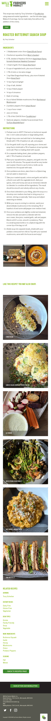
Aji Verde (25, 413)
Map (4, 703)
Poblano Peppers (9, 651)
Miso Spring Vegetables (25, 461)
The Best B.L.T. (25, 557)
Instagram (16, 710)
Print (7, 27)
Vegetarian (7, 611)
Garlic (5, 640)
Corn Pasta (25, 317)
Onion (5, 648)
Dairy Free (7, 605)
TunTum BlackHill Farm (15, 122)
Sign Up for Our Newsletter (25, 686)
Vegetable (6, 628)
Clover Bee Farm (29, 65)
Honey (5, 643)
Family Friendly (8, 623)
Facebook (10, 710)
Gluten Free (7, 608)
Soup (5, 625)
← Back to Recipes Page (16, 671)
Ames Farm (15, 78)
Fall (4, 660)
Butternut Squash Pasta (25, 509)
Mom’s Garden (33, 55)
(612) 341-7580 (7, 700)
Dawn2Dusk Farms (34, 51)
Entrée (5, 620)
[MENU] (47, 4)
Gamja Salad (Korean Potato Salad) (25, 365)
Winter (5, 663)
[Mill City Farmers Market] (17, 4)
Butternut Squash (9, 637)
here (44, 16)
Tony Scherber (8, 596)
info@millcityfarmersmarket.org (11, 701)
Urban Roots (30, 106)
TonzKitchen (39, 13)
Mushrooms (7, 645)
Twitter (5, 710)
